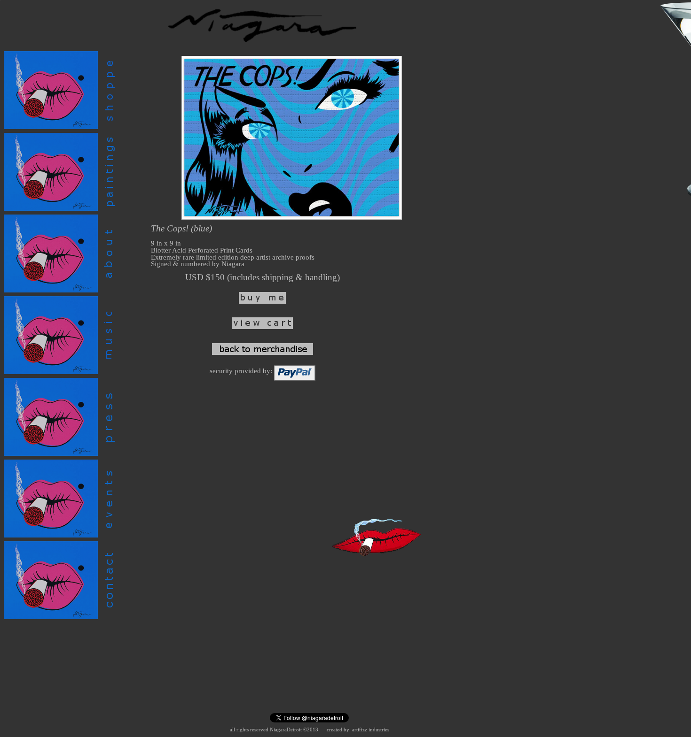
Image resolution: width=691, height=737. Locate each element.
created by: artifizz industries (358, 729)
